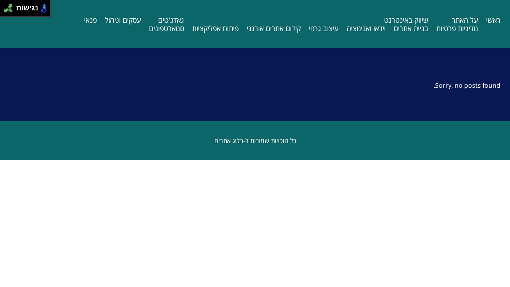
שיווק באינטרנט (406, 20)
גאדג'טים (171, 20)
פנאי (90, 20)
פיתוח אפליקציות (215, 28)
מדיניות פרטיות (457, 28)
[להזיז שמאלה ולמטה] (6, 10)
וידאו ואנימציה (366, 28)
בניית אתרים (411, 28)
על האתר (465, 20)
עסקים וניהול (123, 20)
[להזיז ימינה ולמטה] (10, 10)
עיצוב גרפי (324, 28)
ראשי (493, 20)
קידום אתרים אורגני (274, 28)
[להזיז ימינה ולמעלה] (10, 6)
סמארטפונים (166, 28)
